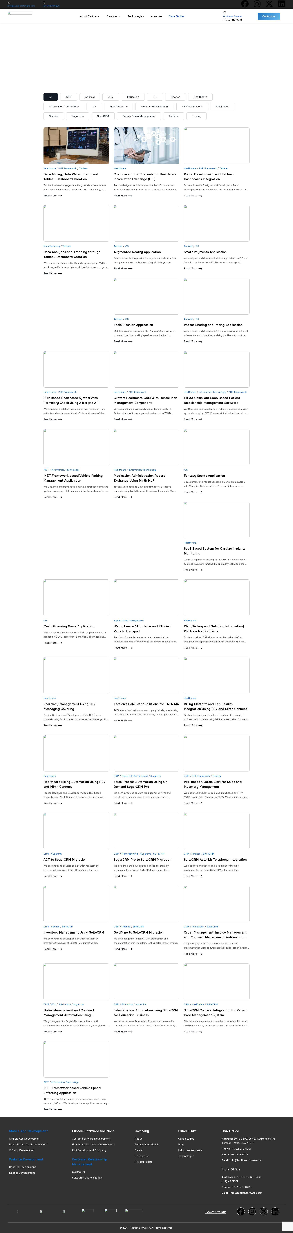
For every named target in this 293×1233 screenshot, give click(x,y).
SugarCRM (78, 1172)
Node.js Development (22, 1172)
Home (47, 71)
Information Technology (64, 106)
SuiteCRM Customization (87, 1177)
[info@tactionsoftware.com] (9, 2)
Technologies (136, 16)
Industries (156, 16)
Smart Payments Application (205, 252)
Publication (222, 106)
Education (133, 96)
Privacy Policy (143, 1161)
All (50, 96)
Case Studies (176, 16)
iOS (94, 106)
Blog (181, 1144)
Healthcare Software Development (93, 1144)
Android (90, 96)
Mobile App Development (28, 1131)
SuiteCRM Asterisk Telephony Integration (215, 860)
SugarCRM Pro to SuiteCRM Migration (142, 860)
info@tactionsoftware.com (21, 6)
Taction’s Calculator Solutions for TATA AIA (146, 704)
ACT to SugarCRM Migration (65, 860)
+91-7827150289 (51, 6)
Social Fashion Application (133, 325)
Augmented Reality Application (137, 252)
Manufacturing (119, 106)
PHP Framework (192, 106)
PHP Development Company (89, 1150)
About (138, 1138)
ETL (154, 96)
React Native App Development (28, 1144)
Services (112, 16)
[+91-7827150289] (43, 2)
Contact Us (141, 1156)
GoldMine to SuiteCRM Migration (139, 932)
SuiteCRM (103, 116)
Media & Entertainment (155, 106)
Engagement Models (147, 1144)
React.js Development (22, 1167)
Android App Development (24, 1138)
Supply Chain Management (139, 116)
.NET (69, 96)
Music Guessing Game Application (68, 626)
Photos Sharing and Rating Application (213, 325)
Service (53, 116)
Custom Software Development (91, 1138)
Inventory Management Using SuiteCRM (73, 932)
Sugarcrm (78, 116)
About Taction (88, 16)
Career (139, 1150)
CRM (111, 96)
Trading (196, 116)
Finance (175, 96)
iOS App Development (22, 1150)
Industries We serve (190, 1150)
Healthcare (200, 96)
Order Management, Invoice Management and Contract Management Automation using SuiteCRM (215, 937)
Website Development (26, 1159)
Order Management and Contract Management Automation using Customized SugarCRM (68, 1015)
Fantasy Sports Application (204, 476)
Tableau (174, 116)
